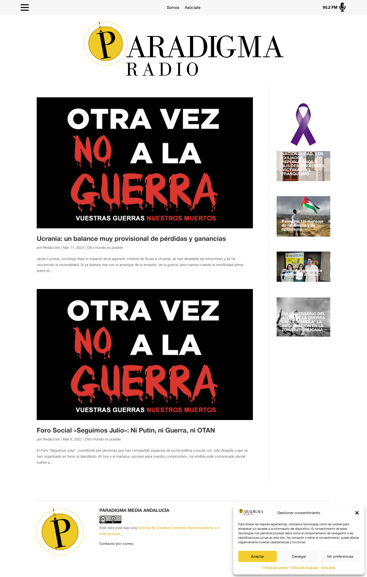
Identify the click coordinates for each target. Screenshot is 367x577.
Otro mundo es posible (105, 248)
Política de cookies (274, 567)
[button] (357, 512)
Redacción (51, 248)
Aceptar (257, 556)
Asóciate (192, 7)
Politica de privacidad (304, 567)
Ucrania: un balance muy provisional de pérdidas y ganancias (131, 239)
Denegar (299, 556)
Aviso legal (328, 567)
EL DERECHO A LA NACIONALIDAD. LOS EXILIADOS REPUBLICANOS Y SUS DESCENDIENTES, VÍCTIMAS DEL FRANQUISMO (303, 162)
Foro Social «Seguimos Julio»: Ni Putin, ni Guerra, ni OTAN (126, 431)
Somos (173, 7)
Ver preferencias (340, 556)
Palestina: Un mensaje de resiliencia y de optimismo (302, 225)
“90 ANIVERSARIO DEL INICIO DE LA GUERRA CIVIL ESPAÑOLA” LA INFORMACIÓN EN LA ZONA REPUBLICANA (303, 322)
